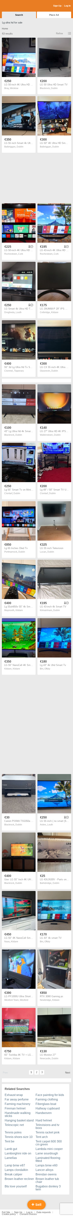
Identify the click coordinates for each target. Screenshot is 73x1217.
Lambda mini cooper (49, 1148)
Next (67, 1072)
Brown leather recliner (19, 1178)
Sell (37, 1205)
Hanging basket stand (19, 1120)
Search (19, 15)
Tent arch (42, 1136)
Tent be (9, 1141)
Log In (67, 5)
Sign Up (57, 5)
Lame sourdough (47, 1153)
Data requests (43, 1212)
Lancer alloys (44, 1169)
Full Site (6, 1212)
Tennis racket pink (48, 1132)
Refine (59, 33)
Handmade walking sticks (18, 1114)
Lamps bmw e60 (46, 1165)
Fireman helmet (15, 1108)
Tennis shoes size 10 (19, 1136)
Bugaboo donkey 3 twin (48, 1188)
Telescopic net (14, 1124)
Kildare (54, 312)
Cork (20, 254)
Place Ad (54, 15)
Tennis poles (13, 1132)
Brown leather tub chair (47, 1180)
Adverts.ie (16, 6)
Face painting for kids (50, 1095)
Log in (29, 1212)
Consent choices (28, 1214)
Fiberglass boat (46, 1104)
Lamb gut (11, 1148)
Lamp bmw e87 (15, 1165)
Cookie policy (9, 1214)
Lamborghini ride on (18, 1153)
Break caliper (13, 1174)
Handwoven (44, 1113)
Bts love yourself (16, 1186)
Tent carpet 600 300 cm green (49, 1143)
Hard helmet (44, 1120)
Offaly (47, 668)
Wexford (24, 1000)
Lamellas (11, 1157)
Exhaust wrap (14, 1095)
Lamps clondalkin (16, 1169)
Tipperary (19, 371)
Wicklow (14, 88)
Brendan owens (46, 1174)
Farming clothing (47, 1099)
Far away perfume (17, 1099)
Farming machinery (17, 1104)
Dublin (54, 88)
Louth (19, 312)
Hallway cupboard (48, 1108)
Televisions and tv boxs (47, 1126)
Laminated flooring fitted (48, 1159)
